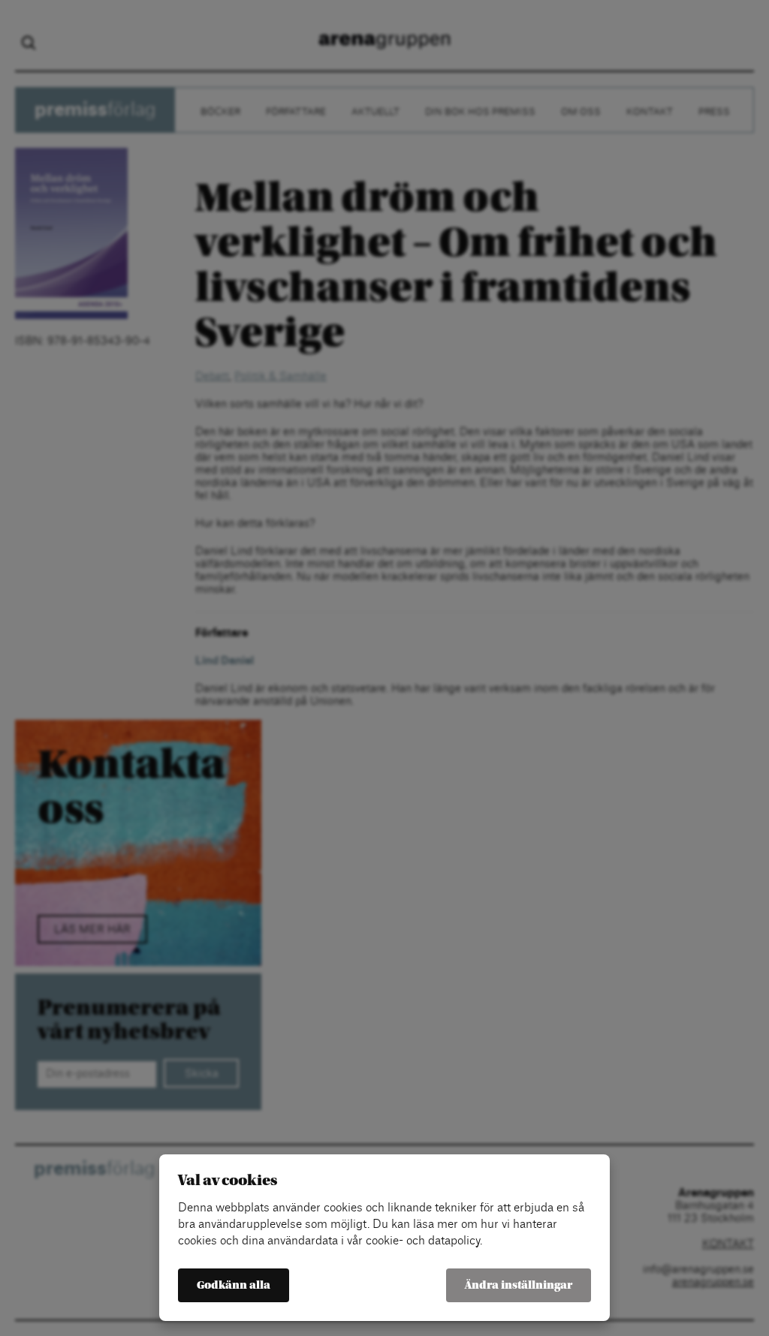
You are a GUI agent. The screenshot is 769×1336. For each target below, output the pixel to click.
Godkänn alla (233, 1285)
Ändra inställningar (518, 1285)
